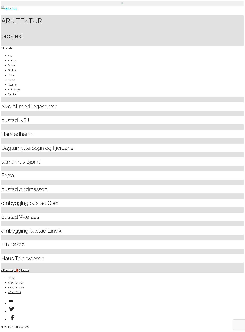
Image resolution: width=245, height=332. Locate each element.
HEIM (11, 277)
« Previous (7, 270)
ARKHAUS (14, 292)
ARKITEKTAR (16, 287)
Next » (25, 270)
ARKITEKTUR (16, 282)
